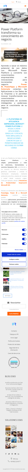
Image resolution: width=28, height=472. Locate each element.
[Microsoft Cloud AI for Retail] (6, 274)
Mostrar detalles (19, 249)
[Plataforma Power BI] (14, 55)
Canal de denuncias (14, 353)
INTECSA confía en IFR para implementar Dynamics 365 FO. (16, 288)
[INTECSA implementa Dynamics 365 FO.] (6, 289)
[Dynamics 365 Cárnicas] (14, 428)
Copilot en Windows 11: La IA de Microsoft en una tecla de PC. (17, 280)
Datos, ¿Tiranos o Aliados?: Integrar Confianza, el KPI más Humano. (14, 410)
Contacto (14, 331)
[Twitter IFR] (9, 453)
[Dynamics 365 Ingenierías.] (14, 440)
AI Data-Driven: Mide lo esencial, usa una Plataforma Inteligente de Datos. (14, 396)
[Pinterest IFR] (12, 453)
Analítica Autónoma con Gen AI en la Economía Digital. (14, 383)
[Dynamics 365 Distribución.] (8, 434)
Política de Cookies (14, 341)
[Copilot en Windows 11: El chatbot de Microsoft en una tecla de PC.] (6, 281)
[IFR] (14, 324)
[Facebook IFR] (6, 453)
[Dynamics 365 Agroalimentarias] (8, 428)
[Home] (3, 6)
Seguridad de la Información (14, 349)
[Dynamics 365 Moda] (8, 440)
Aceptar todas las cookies (14, 254)
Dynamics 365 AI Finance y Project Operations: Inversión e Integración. (14, 403)
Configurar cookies (14, 259)
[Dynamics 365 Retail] (20, 434)
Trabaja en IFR (14, 334)
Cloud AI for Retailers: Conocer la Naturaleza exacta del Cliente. (17, 273)
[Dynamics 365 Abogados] (14, 434)
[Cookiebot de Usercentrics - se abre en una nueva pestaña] (20, 207)
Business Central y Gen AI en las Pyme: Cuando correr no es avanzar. (14, 389)
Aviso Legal (14, 338)
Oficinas (15, 459)
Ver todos (7, 295)
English (12, 2)
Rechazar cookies (14, 264)
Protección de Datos (14, 344)
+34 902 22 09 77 (15, 461)
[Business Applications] (8, 446)
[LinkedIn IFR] (18, 453)
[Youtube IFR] (15, 453)
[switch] (24, 234)
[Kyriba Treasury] (14, 446)
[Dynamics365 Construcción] (20, 440)
